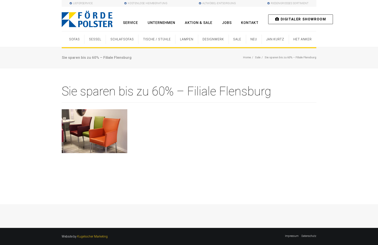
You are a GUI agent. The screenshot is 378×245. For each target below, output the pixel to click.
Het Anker (302, 39)
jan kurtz (275, 39)
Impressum (292, 236)
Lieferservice (83, 3)
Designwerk (213, 39)
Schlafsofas (122, 39)
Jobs (226, 23)
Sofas (74, 39)
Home (247, 57)
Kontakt (250, 23)
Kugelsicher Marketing (92, 236)
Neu (253, 39)
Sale (237, 39)
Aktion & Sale (198, 23)
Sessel (95, 39)
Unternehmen (161, 23)
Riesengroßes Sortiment (290, 3)
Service (130, 23)
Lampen (186, 39)
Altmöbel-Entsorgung (219, 3)
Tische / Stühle (157, 39)
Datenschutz (308, 236)
